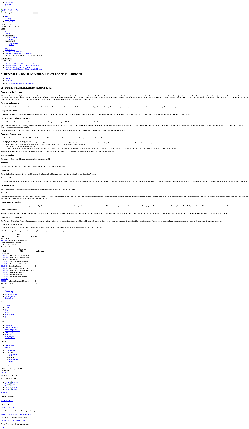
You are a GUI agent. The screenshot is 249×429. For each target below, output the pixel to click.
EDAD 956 (4, 277)
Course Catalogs (10, 293)
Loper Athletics (9, 336)
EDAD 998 (4, 279)
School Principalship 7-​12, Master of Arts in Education (21, 64)
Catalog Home (9, 6)
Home (6, 48)
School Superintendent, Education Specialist (18, 67)
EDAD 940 (4, 274)
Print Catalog (9, 21)
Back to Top (4, 392)
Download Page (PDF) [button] (8, 407)
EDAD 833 (4, 262)
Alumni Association (11, 329)
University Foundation (11, 327)
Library (7, 316)
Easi (6, 309)
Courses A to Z (9, 41)
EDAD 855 (4, 272)
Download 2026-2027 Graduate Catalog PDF (15, 421)
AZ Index (8, 4)
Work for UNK (9, 314)
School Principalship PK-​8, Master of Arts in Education (22, 65)
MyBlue (7, 306)
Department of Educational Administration (18, 53)
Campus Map (9, 298)
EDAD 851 (4, 268)
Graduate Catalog (10, 50)
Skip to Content (9, 2)
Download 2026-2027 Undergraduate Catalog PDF (16, 414)
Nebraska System (10, 325)
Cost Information (10, 296)
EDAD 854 (4, 270)
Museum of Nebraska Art (12, 331)
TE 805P (4, 240)
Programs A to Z (10, 35)
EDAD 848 (4, 266)
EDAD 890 (4, 257)
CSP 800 (4, 281)
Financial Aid (9, 291)
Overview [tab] (8, 78)
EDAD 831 (4, 255)
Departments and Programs (13, 51)
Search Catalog (5, 13)
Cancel (3, 427)
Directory (4, 372)
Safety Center (9, 332)
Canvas (7, 307)
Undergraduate (9, 32)
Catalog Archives (10, 20)
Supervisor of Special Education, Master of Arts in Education (23, 69)
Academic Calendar (11, 294)
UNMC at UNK (10, 338)
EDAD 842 (4, 264)
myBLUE (8, 18)
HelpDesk (8, 313)
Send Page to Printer (7, 401)
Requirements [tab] (9, 80)
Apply (7, 16)
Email (6, 318)
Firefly (7, 311)
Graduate (7, 34)
